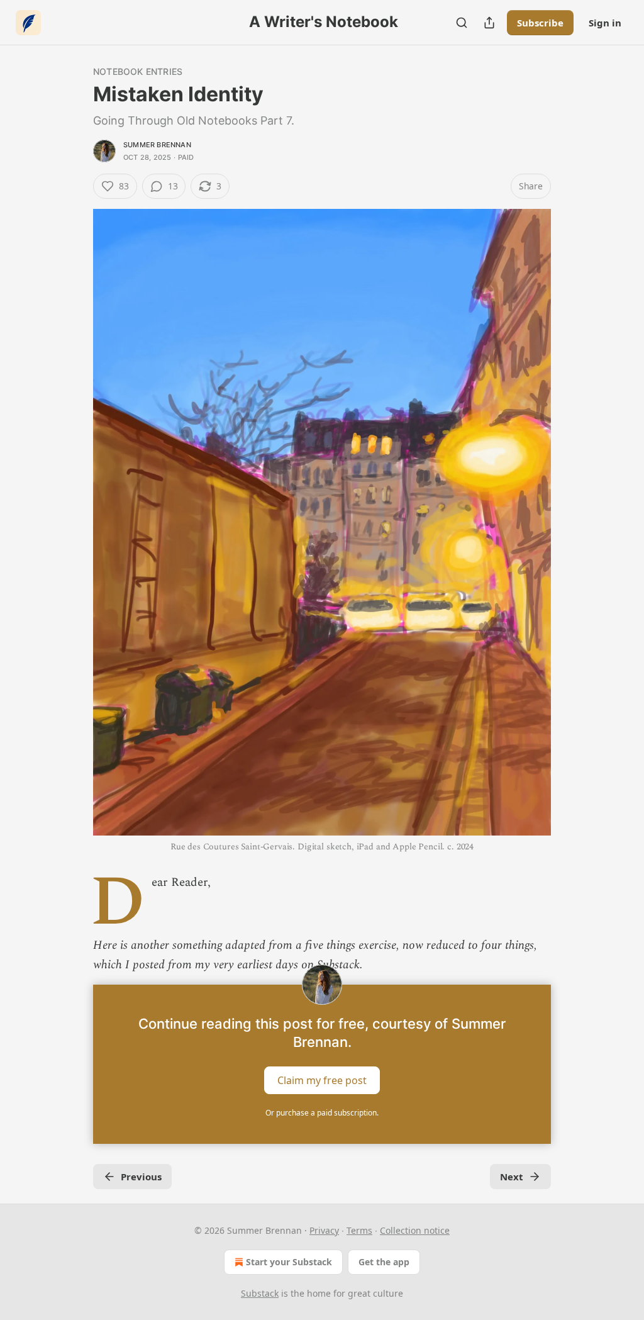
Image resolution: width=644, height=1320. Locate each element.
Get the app (383, 1262)
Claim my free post (322, 1080)
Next (511, 1176)
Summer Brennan (157, 144)
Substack (260, 1293)
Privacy (324, 1230)
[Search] (461, 22)
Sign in (605, 22)
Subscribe (540, 22)
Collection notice (415, 1230)
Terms (359, 1230)
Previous (141, 1176)
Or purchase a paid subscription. (322, 1112)
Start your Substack (289, 1262)
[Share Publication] (489, 22)
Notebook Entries (137, 71)
